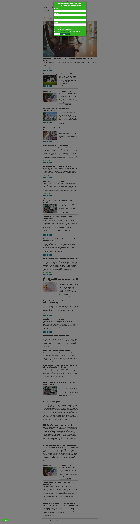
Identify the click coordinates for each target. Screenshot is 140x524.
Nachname (56, 13)
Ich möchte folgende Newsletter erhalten (63, 27)
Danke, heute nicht (65, 34)
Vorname (56, 8)
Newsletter (6, 520)
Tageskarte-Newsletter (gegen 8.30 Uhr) (64, 29)
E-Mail (56, 17)
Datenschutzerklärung (65, 31)
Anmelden (57, 34)
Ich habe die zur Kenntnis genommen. (68, 31)
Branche (56, 22)
